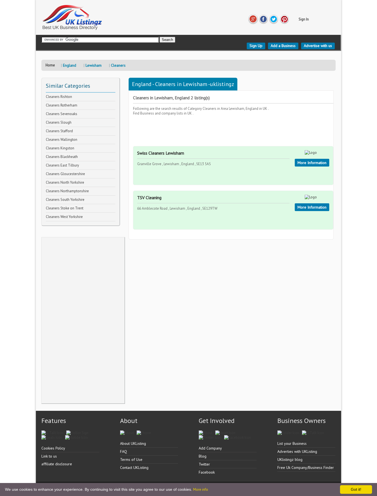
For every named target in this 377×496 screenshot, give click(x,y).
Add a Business (283, 45)
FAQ (123, 451)
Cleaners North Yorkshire (65, 182)
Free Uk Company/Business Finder (305, 467)
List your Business (292, 443)
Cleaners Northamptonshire (67, 191)
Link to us (49, 456)
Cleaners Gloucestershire (65, 174)
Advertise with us (318, 45)
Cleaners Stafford (59, 131)
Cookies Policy (53, 448)
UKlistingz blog (289, 459)
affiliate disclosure (56, 463)
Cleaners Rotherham (61, 105)
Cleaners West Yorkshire (64, 216)
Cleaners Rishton (59, 96)
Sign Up (255, 45)
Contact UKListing (134, 467)
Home (50, 65)
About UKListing (133, 443)
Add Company (210, 448)
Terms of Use (131, 459)
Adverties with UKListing (297, 451)
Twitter (204, 464)
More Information (312, 162)
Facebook (207, 472)
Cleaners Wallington (61, 139)
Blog (202, 456)
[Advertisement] (83, 320)
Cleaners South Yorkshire (65, 199)
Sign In (304, 19)
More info (200, 489)
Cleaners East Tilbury (62, 165)
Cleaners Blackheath (62, 156)
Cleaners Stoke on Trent (64, 208)
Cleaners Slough (58, 122)
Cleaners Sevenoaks (61, 113)
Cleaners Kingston (60, 148)
